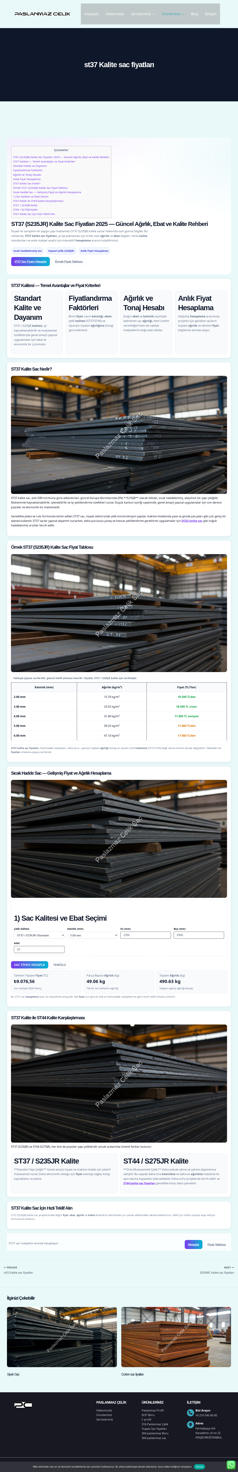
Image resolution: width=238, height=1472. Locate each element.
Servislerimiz (141, 14)
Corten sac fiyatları (132, 1374)
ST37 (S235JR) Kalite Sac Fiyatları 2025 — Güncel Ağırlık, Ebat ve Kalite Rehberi (61, 157)
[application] (153, 14)
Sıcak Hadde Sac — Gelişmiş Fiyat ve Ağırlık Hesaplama (47, 192)
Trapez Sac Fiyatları (154, 1429)
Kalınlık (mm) (75, 928)
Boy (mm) (180, 928)
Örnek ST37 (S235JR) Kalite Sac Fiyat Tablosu (40, 187)
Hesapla (193, 1244)
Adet (17, 943)
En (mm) (125, 928)
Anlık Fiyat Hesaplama (27, 179)
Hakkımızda (115, 14)
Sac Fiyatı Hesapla (29, 965)
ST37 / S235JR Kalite (25, 205)
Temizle (59, 965)
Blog (194, 14)
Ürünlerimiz (171, 14)
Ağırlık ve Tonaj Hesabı (27, 174)
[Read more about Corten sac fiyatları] (176, 1337)
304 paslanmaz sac (154, 1438)
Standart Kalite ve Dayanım (30, 165)
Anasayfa (91, 14)
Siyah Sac (13, 1374)
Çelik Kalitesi (21, 928)
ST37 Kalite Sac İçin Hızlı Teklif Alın (34, 214)
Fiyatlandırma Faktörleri (28, 170)
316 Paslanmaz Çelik (155, 1424)
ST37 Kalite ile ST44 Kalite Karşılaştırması (38, 201)
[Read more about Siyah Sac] (62, 1337)
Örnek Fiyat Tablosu (69, 261)
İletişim (211, 14)
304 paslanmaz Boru (155, 1433)
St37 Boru (148, 1415)
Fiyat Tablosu (217, 1244)
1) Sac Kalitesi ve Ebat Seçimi (30, 196)
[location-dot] (190, 1424)
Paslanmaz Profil (153, 1410)
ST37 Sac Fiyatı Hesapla (30, 261)
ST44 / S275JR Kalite (25, 209)
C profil (146, 1419)
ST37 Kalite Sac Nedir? (26, 183)
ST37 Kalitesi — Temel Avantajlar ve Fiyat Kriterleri (44, 161)
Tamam (199, 1466)
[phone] (190, 1412)
